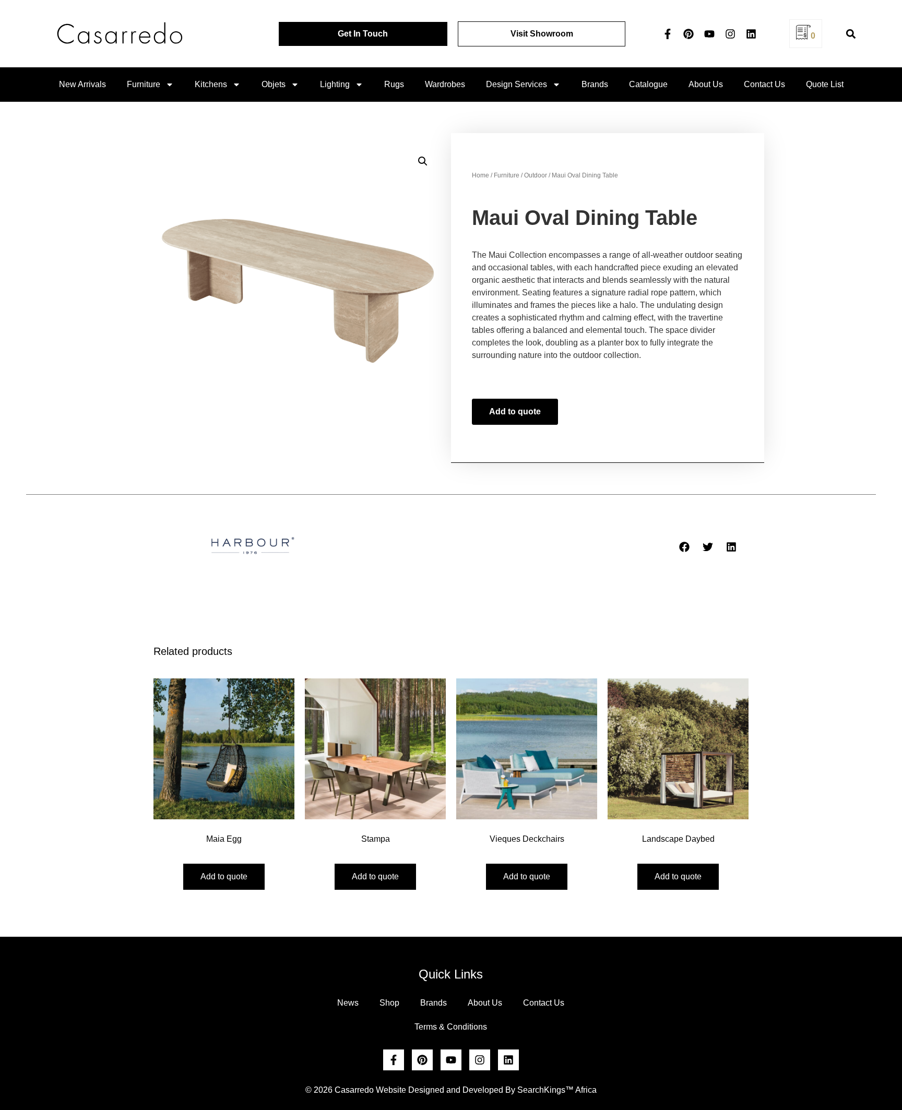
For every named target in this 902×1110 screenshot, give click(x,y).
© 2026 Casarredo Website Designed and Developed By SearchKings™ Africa (451, 1089)
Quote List (825, 84)
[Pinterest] (688, 33)
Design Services (516, 84)
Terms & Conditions (450, 1026)
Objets (274, 84)
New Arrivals (82, 84)
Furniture (143, 84)
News (348, 1002)
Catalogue (648, 84)
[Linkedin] (751, 33)
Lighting (335, 84)
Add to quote (515, 411)
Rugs (394, 84)
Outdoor (535, 175)
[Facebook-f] (667, 33)
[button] (850, 33)
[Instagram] (730, 33)
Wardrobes (445, 84)
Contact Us (764, 84)
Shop (389, 1002)
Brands (594, 84)
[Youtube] (709, 33)
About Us (706, 84)
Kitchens (211, 84)
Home (480, 175)
